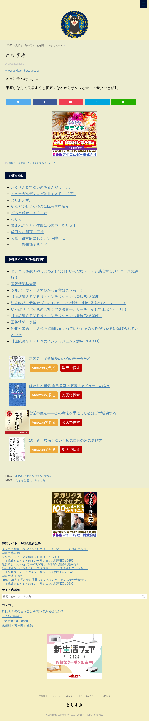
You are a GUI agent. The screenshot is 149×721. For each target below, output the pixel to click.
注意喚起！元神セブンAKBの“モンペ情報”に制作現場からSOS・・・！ (68, 303)
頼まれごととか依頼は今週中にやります (43, 226)
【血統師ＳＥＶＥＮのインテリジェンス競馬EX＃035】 (56, 297)
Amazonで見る (44, 368)
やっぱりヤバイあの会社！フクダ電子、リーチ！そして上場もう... (45, 568)
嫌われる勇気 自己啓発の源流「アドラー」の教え (69, 386)
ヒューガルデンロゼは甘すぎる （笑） (43, 194)
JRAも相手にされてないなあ (33, 475)
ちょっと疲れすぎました (30, 480)
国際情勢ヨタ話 (23, 322)
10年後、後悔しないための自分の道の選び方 (65, 440)
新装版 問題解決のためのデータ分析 (60, 359)
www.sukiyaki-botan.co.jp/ (22, 70)
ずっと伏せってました (29, 213)
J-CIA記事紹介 (12, 616)
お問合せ (106, 696)
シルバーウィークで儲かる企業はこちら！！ (47, 290)
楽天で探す (71, 368)
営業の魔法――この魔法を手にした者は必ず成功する (72, 413)
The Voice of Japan (15, 621)
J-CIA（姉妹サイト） (87, 696)
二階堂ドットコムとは (50, 696)
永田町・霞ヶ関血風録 (17, 625)
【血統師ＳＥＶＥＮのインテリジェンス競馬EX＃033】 (56, 341)
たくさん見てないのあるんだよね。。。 (43, 187)
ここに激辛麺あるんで (29, 245)
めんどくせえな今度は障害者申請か (40, 206)
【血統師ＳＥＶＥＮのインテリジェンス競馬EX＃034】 (56, 316)
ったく (16, 219)
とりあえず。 (22, 200)
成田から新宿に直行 (27, 232)
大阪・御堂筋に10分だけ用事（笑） (40, 238)
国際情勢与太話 (23, 284)
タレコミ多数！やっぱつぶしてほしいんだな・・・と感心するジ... (45, 549)
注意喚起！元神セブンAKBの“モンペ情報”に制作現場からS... (41, 564)
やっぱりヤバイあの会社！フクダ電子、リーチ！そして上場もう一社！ (69, 309)
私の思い (69, 696)
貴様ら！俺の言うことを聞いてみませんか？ (32, 163)
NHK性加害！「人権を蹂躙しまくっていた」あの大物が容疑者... (44, 579)
